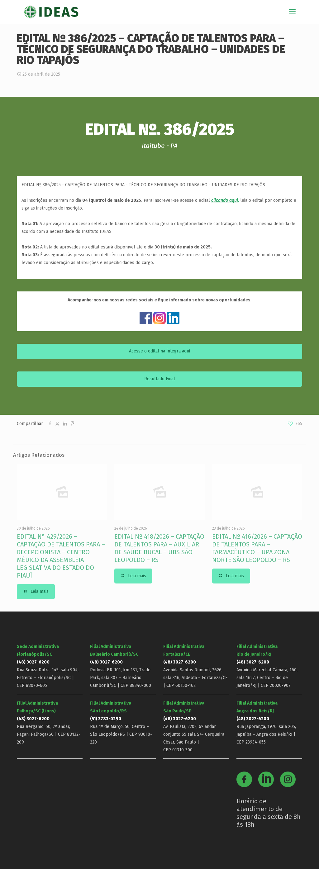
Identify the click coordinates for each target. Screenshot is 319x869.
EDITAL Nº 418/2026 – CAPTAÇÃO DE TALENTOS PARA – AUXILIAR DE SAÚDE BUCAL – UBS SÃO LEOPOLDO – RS (159, 548)
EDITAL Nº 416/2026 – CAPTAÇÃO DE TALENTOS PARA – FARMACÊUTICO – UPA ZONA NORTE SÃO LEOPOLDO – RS (257, 548)
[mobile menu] (292, 12)
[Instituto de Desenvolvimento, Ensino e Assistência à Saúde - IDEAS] (51, 11)
